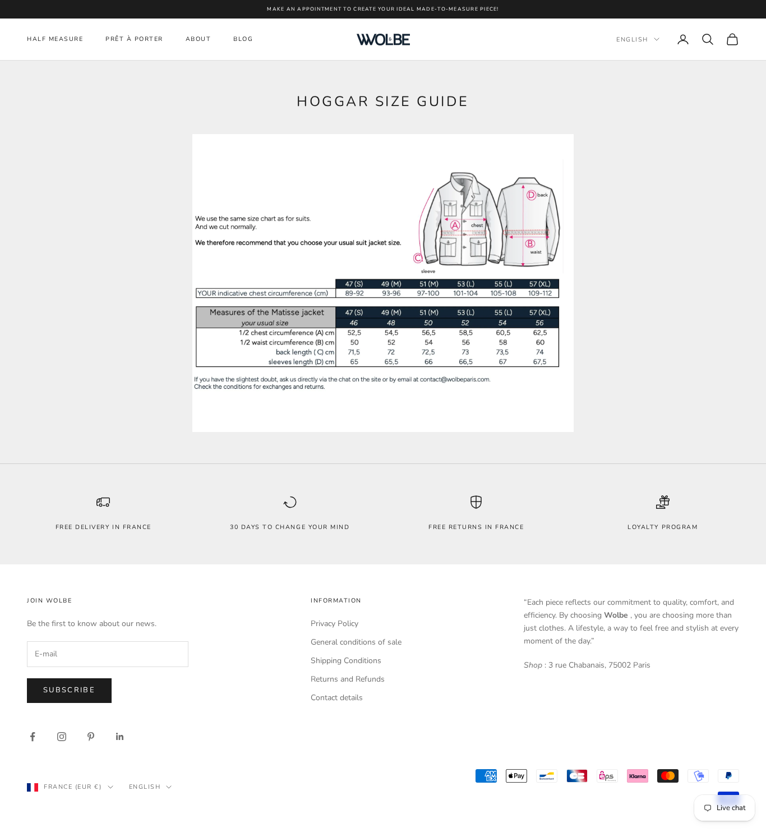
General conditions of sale (356, 642)
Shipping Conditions (346, 660)
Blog (243, 39)
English (632, 39)
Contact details (337, 697)
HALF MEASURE (55, 39)
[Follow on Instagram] (61, 736)
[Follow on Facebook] (32, 736)
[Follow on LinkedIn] (120, 736)
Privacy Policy (334, 623)
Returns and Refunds (348, 679)
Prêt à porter (134, 39)
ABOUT (198, 39)
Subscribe (69, 690)
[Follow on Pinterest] (90, 736)
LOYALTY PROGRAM (662, 527)
